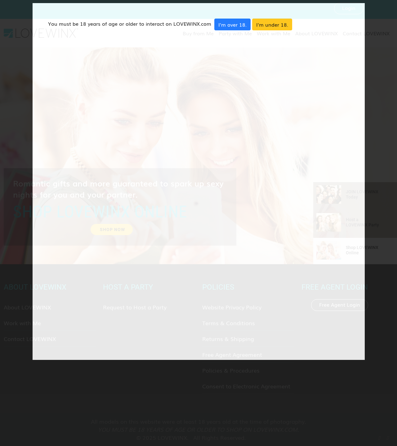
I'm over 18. (232, 24)
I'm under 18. (272, 24)
